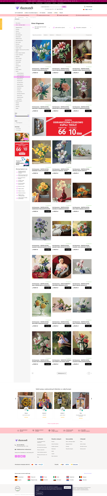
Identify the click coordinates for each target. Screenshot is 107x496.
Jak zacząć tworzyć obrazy (42, 447)
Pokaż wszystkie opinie (53, 423)
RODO (53, 451)
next (91, 398)
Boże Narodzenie (19, 34)
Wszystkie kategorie (69, 448)
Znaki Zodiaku (18, 62)
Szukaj (64, 6)
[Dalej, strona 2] (89, 373)
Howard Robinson (20, 73)
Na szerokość (18, 128)
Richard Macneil (20, 78)
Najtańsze (46, 34)
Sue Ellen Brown (20, 82)
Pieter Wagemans (20, 76)
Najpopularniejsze (19, 27)
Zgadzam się (67, 487)
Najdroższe (52, 34)
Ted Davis (19, 89)
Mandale (17, 104)
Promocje (17, 29)
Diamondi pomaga (39, 3)
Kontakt (54, 3)
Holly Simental (19, 80)
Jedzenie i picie (18, 60)
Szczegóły (48, 72)
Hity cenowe (18, 23)
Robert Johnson (20, 84)
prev (16, 398)
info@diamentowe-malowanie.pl (24, 449)
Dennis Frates (19, 95)
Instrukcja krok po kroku (41, 444)
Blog (33, 3)
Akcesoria (17, 106)
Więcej (37, 490)
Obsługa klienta (17, 452)
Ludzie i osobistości (19, 54)
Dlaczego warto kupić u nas (42, 454)
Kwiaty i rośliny (18, 47)
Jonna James (19, 99)
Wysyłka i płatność (47, 3)
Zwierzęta (17, 44)
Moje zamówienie (60, 3)
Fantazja (17, 102)
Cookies (53, 453)
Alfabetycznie (58, 34)
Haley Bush (19, 88)
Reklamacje (54, 448)
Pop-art (17, 63)
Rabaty (17, 108)
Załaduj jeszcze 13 (62, 373)
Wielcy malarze (18, 69)
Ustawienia (39, 493)
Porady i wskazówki (40, 449)
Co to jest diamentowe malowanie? (41, 442)
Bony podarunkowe (19, 40)
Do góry (33, 373)
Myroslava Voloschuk (21, 93)
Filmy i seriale (18, 42)
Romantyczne (18, 65)
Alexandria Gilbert (20, 86)
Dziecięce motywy (19, 46)
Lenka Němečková (20, 75)
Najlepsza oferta (19, 38)
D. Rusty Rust (19, 91)
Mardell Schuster (20, 97)
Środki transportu (19, 100)
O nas (29, 3)
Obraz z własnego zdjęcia (20, 24)
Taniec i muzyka (18, 58)
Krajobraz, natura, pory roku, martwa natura (22, 50)
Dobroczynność (83, 448)
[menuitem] (19, 12)
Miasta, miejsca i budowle (20, 52)
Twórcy (17, 71)
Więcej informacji (87, 473)
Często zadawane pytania (42, 452)
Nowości (17, 31)
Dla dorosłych (18, 36)
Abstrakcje (18, 56)
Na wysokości (18, 130)
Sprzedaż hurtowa (83, 446)
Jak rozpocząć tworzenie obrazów (20, 3)
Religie (17, 67)
